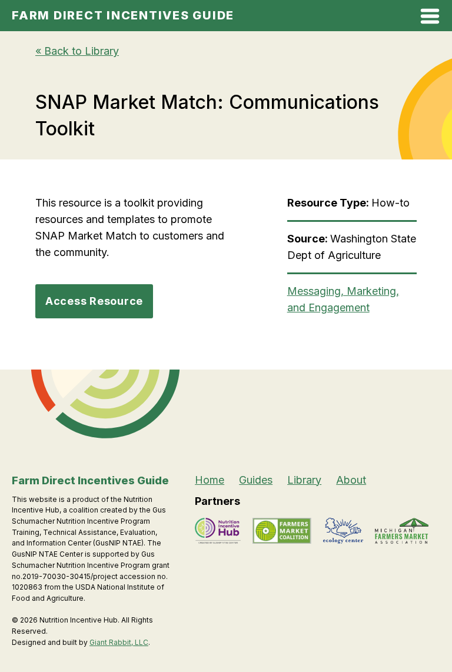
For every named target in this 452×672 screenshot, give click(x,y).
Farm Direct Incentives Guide (123, 15)
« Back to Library (77, 51)
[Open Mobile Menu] (430, 18)
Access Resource (94, 301)
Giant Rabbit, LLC (118, 642)
